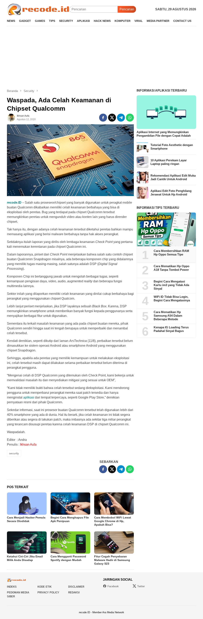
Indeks (12, 586)
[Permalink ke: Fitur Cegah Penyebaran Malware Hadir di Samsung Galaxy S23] (114, 542)
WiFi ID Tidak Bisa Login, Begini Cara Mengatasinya (172, 298)
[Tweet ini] (112, 118)
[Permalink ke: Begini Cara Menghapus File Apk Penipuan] (70, 503)
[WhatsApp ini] (130, 118)
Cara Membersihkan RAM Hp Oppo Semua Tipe (171, 252)
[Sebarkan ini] (103, 118)
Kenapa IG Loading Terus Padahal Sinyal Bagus (171, 329)
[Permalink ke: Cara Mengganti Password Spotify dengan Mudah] (70, 542)
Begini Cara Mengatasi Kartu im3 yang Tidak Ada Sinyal (171, 285)
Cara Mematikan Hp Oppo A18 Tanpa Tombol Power (171, 267)
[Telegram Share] (121, 118)
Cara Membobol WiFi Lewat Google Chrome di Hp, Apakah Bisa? (112, 521)
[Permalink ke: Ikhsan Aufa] (11, 117)
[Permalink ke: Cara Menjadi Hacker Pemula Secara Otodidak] (27, 503)
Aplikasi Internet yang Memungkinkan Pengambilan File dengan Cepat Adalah (164, 133)
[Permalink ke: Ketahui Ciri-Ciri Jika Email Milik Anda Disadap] (27, 542)
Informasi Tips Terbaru (158, 207)
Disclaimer (76, 586)
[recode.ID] (38, 9)
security (14, 453)
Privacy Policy (48, 592)
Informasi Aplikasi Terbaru (162, 90)
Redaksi (74, 592)
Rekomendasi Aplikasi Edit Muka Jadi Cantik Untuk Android (173, 177)
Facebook (113, 586)
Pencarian (127, 9)
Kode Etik (44, 586)
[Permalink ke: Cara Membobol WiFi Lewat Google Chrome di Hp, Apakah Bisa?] (114, 503)
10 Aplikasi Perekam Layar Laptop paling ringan (168, 162)
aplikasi (28, 397)
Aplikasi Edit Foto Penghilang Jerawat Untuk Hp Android (171, 192)
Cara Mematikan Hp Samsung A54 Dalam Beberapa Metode (168, 315)
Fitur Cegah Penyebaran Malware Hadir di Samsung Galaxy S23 (112, 560)
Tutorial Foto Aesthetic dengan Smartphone (171, 146)
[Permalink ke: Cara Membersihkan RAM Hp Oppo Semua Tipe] (166, 229)
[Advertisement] (101, 57)
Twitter (141, 586)
